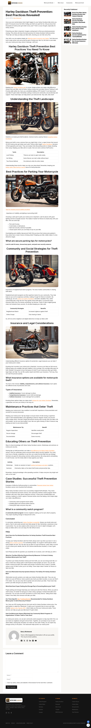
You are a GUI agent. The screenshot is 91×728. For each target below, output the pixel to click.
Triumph (57, 709)
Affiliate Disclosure (20, 723)
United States (42, 704)
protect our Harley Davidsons (25, 298)
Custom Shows (75, 701)
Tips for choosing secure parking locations (18, 209)
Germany (41, 706)
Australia (41, 709)
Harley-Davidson (59, 701)
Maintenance (75, 709)
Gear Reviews (75, 712)
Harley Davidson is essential (31, 522)
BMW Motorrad (59, 712)
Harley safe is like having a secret (15, 167)
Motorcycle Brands (48, 2)
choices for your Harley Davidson (41, 400)
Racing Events (75, 706)
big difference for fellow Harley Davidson (42, 450)
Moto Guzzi (61, 2)
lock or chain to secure (16, 542)
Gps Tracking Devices (24, 599)
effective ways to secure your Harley (38, 38)
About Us (8, 723)
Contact (13, 723)
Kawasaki (58, 704)
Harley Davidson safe (20, 87)
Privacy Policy (30, 723)
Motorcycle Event (79, 2)
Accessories (69, 2)
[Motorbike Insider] (15, 3)
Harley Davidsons (47, 144)
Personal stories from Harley (45, 485)
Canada (41, 712)
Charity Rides (75, 704)
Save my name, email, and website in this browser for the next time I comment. (30, 682)
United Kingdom (42, 701)
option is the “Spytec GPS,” (18, 608)
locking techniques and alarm (39, 465)
